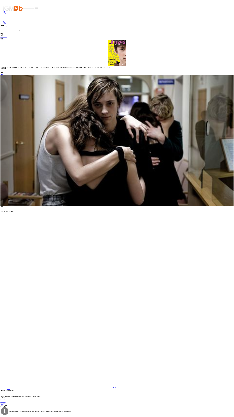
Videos (4, 13)
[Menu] (5, 5)
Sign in (4, 16)
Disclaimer (2, 403)
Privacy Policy (3, 400)
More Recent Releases (117, 387)
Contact (1, 404)
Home (4, 20)
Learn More (5, 415)
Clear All (8, 389)
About (1, 398)
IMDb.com (2, 74)
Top (4, 12)
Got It (1, 415)
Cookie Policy (3, 402)
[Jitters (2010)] (117, 53)
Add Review (2, 39)
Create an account (6, 17)
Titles (4, 11)
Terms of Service (3, 399)
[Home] (13, 10)
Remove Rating (3, 37)
